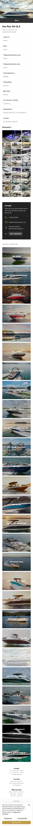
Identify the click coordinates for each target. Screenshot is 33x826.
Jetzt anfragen (15, 233)
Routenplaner (17, 785)
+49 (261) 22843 (13, 217)
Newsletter (16, 801)
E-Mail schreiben (17, 774)
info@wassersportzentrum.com (17, 222)
